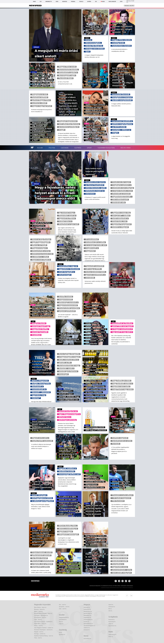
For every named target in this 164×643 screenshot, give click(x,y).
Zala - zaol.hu (62, 608)
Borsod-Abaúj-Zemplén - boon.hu (43, 613)
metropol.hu (111, 606)
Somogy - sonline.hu (39, 633)
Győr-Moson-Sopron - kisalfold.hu (43, 621)
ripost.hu (110, 604)
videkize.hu (87, 627)
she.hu (110, 610)
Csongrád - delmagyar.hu (41, 615)
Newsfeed (64, 1)
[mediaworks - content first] (40, 595)
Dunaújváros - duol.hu (40, 617)
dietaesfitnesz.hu (88, 623)
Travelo (81, 1)
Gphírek (89, 1)
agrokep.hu (62, 634)
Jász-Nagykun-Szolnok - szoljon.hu (43, 627)
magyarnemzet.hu (64, 617)
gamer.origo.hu (88, 613)
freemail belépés (129, 5)
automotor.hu (87, 609)
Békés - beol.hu (38, 611)
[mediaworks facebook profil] (127, 595)
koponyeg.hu (111, 621)
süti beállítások (116, 585)
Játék (121, 1)
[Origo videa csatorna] (126, 581)
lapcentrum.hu (112, 625)
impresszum (123, 585)
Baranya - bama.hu (39, 609)
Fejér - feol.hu (38, 619)
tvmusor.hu (87, 629)
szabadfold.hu (63, 619)
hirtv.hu (61, 621)
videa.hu (110, 623)
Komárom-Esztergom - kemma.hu (43, 629)
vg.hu (60, 632)
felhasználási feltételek (106, 585)
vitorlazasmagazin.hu (89, 625)
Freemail (73, 1)
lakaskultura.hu (88, 611)
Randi (103, 1)
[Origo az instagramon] (122, 581)
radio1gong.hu (112, 634)
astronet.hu (87, 607)
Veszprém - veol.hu (64, 606)
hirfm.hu (110, 636)
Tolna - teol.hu (38, 637)
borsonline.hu (87, 638)
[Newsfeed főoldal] (35, 581)
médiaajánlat (130, 585)
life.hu (110, 608)
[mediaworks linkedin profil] (131, 595)
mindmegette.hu (88, 619)
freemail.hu (111, 619)
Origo (34, 1)
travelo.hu (86, 621)
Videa (57, 1)
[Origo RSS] (129, 581)
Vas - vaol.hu (62, 604)
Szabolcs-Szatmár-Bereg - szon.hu (43, 635)
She (96, 1)
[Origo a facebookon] (116, 581)
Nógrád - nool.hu (38, 631)
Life (41, 1)
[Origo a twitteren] (119, 581)
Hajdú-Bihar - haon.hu (40, 623)
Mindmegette (49, 1)
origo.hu (61, 623)
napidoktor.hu (87, 617)
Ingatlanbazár (112, 1)
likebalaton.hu (87, 615)
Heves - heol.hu (38, 625)
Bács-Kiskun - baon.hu (40, 607)
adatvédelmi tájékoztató (95, 585)
